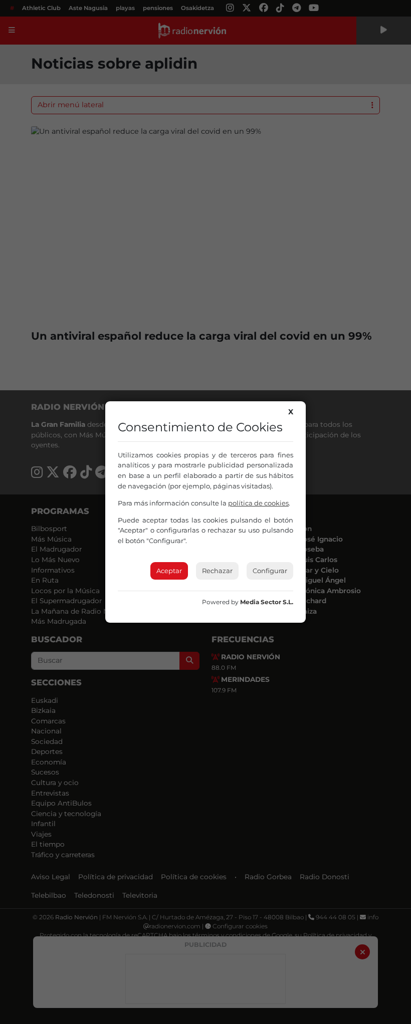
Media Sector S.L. (266, 602)
